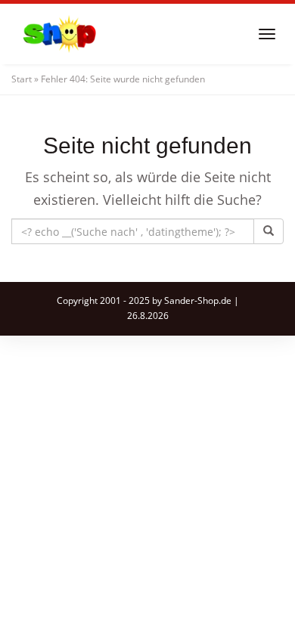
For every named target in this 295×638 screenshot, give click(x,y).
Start (21, 79)
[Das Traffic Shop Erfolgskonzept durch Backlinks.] (60, 34)
